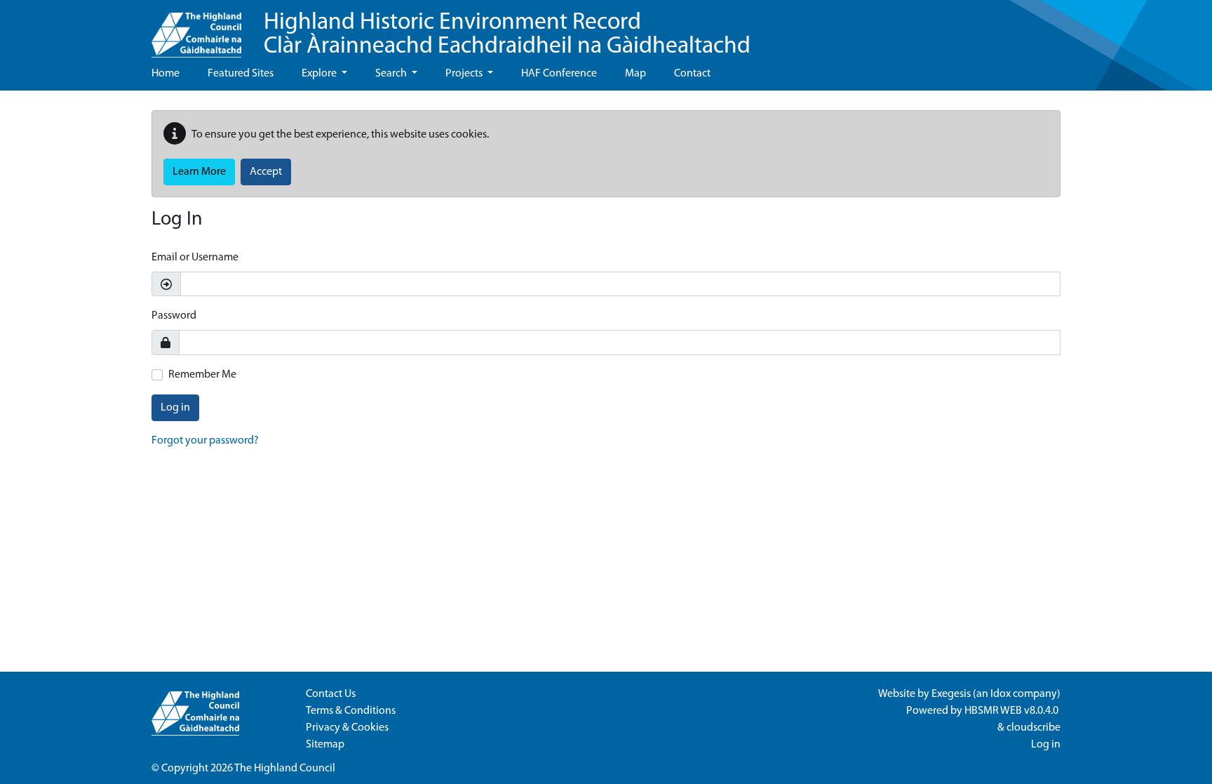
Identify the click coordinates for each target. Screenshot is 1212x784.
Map (635, 73)
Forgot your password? (205, 440)
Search (392, 73)
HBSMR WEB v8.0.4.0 (1012, 711)
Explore (320, 73)
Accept (266, 172)
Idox (1000, 694)
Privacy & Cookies (347, 727)
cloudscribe (1033, 727)
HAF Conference (559, 73)
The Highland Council (284, 768)
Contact (692, 73)
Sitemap (325, 744)
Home (166, 73)
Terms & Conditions (351, 711)
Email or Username (195, 257)
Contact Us (331, 694)
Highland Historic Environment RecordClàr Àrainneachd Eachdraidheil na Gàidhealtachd (507, 34)
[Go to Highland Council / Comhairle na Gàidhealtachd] (196, 28)
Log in (175, 407)
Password (174, 315)
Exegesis (951, 694)
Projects (465, 73)
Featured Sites (241, 73)
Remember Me (202, 374)
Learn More (199, 172)
